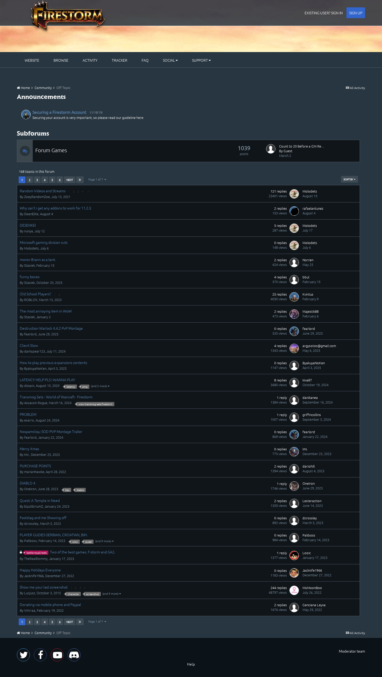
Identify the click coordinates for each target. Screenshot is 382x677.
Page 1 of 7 (96, 179)
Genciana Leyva (314, 604)
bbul (305, 276)
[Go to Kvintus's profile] (294, 297)
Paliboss (30, 540)
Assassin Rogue (35, 402)
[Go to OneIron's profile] (294, 486)
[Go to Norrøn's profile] (294, 262)
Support (200, 60)
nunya (28, 230)
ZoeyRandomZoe (37, 196)
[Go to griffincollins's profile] (294, 417)
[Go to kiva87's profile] (294, 382)
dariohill (308, 466)
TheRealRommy (36, 558)
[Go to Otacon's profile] (26, 114)
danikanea (310, 397)
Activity (90, 60)
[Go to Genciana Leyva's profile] (294, 607)
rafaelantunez (312, 208)
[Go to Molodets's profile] (294, 194)
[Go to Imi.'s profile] (294, 451)
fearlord (30, 333)
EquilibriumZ (33, 506)
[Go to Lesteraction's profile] (294, 503)
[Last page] (80, 179)
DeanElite (31, 213)
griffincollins (311, 414)
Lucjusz (29, 592)
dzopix (29, 385)
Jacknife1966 (34, 575)
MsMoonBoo (312, 587)
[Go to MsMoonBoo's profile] (294, 590)
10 (90, 587)
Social (169, 60)
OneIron (30, 488)
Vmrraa (29, 610)
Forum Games (51, 150)
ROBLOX (30, 299)
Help (191, 664)
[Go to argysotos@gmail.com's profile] (294, 348)
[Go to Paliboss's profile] (294, 537)
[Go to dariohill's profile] (294, 469)
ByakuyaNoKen (35, 368)
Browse (61, 60)
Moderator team (352, 651)
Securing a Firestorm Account (59, 112)
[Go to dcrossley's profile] (294, 520)
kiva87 (307, 380)
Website (32, 60)
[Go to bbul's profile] (294, 279)
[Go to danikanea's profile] (294, 400)
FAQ (145, 60)
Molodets (309, 191)
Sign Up (355, 12)
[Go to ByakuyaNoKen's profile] (294, 365)
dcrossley (31, 523)
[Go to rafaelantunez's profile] (294, 211)
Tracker (119, 60)
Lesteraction (311, 500)
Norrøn (307, 259)
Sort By (349, 179)
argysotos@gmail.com (319, 345)
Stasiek (29, 265)
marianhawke (34, 471)
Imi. (26, 454)
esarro (29, 420)
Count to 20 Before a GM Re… (302, 146)
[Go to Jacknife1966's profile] (294, 573)
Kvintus (307, 294)
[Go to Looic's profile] (294, 555)
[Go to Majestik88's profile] (294, 314)
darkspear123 (34, 351)
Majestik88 (310, 311)
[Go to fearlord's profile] (294, 331)
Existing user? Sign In (324, 12)
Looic (306, 552)
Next (70, 180)
